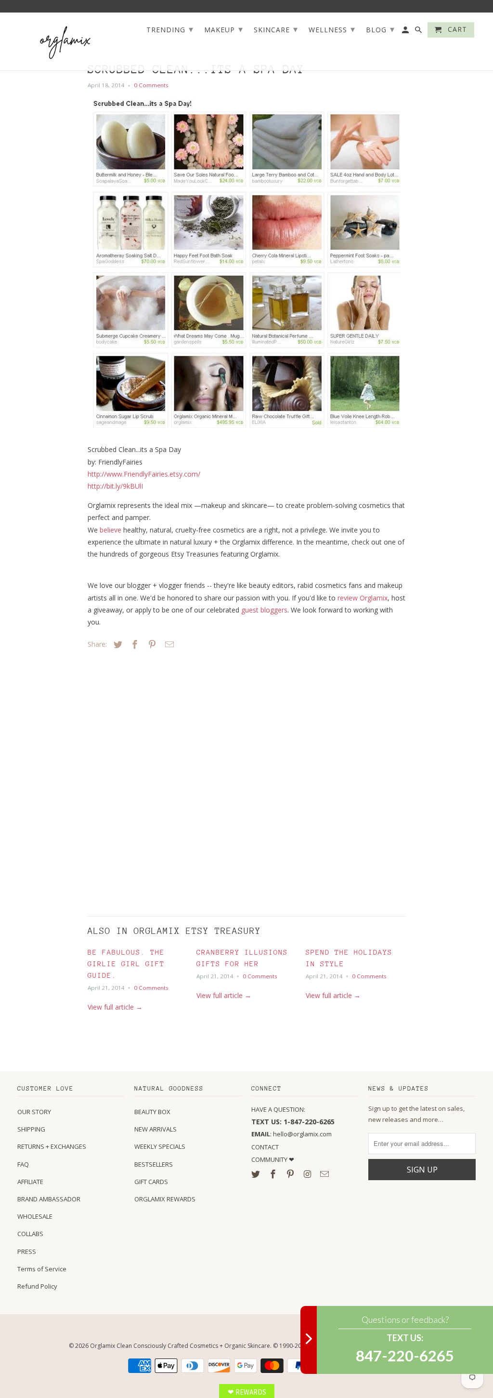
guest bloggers (264, 609)
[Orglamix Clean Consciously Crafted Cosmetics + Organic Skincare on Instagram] (308, 1174)
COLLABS (30, 1233)
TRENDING (170, 29)
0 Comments (151, 85)
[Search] (419, 32)
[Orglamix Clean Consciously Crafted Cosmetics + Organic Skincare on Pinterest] (291, 1174)
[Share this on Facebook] (133, 644)
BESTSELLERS (153, 1164)
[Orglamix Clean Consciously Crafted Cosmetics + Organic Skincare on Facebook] (274, 1174)
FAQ (23, 1164)
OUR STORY (34, 1111)
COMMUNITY (270, 1159)
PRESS (26, 1251)
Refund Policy (37, 1286)
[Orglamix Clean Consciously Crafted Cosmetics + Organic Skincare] (65, 42)
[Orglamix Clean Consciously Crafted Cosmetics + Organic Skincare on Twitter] (256, 1174)
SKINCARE (276, 29)
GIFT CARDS (151, 1181)
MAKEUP (223, 29)
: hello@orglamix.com (291, 1134)
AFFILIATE (30, 1181)
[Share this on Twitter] (116, 644)
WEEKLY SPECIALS (159, 1146)
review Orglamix (362, 597)
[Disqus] (155, 780)
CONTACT (265, 1147)
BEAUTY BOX (152, 1111)
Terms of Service (41, 1269)
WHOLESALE (34, 1216)
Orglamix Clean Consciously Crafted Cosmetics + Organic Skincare (180, 1346)
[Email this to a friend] (168, 644)
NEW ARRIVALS (155, 1129)
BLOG (380, 29)
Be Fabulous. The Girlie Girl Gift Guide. (126, 963)
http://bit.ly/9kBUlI (115, 486)
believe (110, 529)
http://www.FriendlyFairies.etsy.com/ (144, 474)
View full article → (115, 1007)
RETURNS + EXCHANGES (51, 1146)
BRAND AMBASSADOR (48, 1199)
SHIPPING (31, 1129)
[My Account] (406, 32)
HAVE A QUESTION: (278, 1109)
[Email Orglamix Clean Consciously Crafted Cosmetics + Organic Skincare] (325, 1174)
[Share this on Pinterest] (150, 644)
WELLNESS (332, 29)
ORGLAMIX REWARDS (164, 1199)
